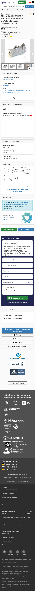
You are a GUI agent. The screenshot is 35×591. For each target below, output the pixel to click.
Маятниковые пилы (26, 477)
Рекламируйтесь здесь (18, 383)
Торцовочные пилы (24, 481)
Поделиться (18, 343)
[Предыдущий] (3, 54)
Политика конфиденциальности (18, 302)
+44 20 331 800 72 (11, 462)
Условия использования (25, 586)
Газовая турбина (10, 481)
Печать (18, 335)
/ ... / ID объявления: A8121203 (12, 9)
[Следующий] (32, 54)
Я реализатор (10, 288)
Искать (30, 6)
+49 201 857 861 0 (11, 464)
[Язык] (30, 2)
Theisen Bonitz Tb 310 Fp (10, 477)
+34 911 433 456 (10, 470)
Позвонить (26, 229)
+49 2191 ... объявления (14, 315)
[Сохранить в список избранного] (30, 14)
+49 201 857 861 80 (11, 467)
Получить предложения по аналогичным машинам (14, 291)
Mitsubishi (5, 85)
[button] (33, 2)
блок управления (7, 80)
